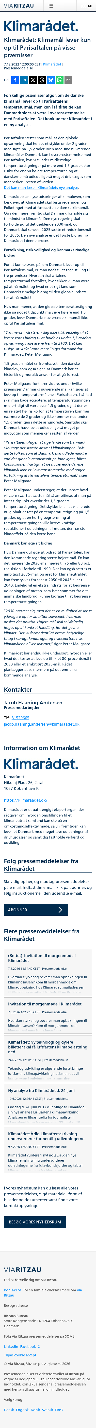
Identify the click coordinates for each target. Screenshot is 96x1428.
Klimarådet (52, 64)
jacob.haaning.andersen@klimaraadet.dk (42, 724)
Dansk (9, 1410)
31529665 (20, 718)
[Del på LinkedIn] (24, 80)
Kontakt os (12, 1290)
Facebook (28, 1346)
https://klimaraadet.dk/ (26, 800)
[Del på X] (33, 80)
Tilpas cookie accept (20, 1355)
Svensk (47, 1410)
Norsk (35, 1410)
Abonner (17, 909)
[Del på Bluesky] (51, 80)
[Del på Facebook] (15, 80)
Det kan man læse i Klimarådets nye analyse (41, 188)
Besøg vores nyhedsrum (35, 1222)
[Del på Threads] (42, 80)
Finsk (59, 1410)
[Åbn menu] (52, 5)
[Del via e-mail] (68, 80)
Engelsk (22, 1410)
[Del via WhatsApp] (60, 80)
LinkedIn (11, 1346)
